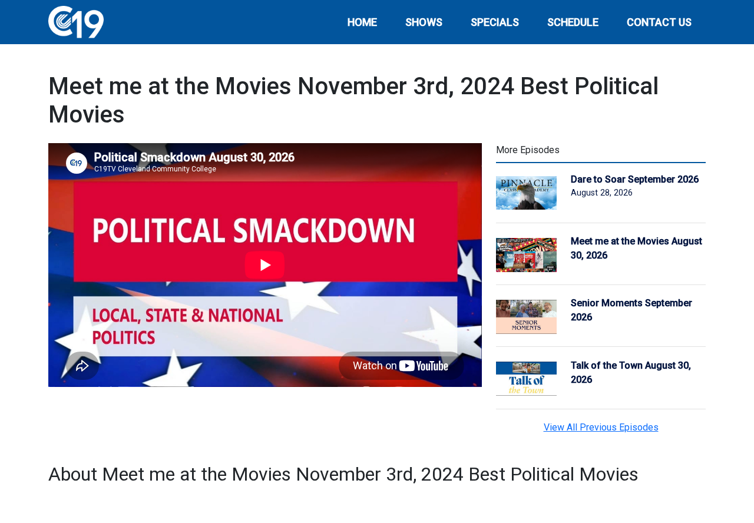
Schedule (572, 22)
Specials (495, 22)
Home (362, 22)
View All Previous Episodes (601, 427)
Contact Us (659, 22)
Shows (423, 22)
